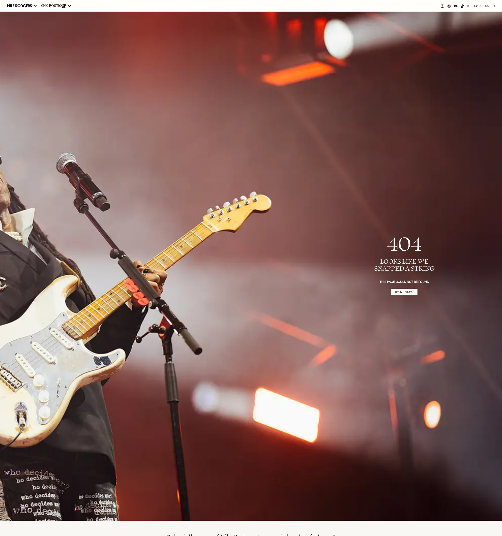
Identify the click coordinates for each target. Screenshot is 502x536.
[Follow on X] (468, 5)
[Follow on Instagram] (442, 6)
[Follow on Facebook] (449, 6)
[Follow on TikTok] (462, 6)
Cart (490, 6)
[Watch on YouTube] (455, 6)
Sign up (477, 6)
